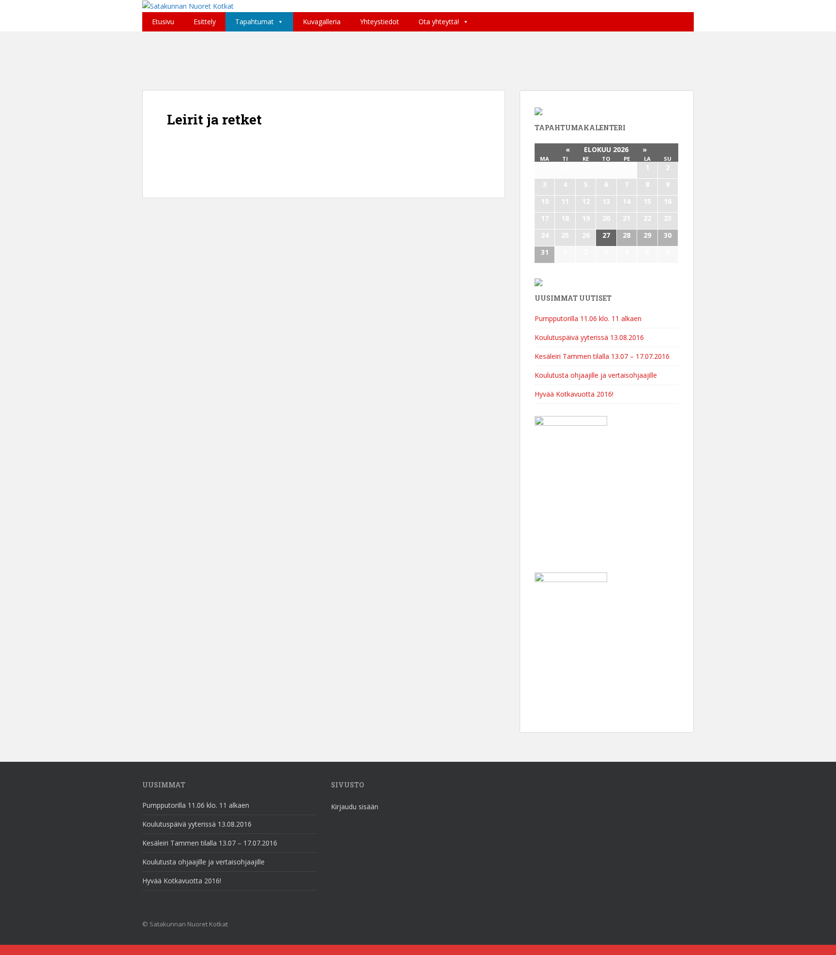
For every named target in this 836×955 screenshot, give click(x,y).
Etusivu (163, 21)
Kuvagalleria (322, 21)
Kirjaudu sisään (354, 806)
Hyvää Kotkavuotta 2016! (574, 394)
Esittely (205, 21)
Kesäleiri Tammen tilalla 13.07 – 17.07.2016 (602, 356)
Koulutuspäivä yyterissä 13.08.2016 (589, 337)
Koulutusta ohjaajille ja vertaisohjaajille (596, 375)
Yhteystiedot (379, 21)
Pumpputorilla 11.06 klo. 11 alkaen (588, 318)
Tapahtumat (254, 21)
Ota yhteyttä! (438, 21)
